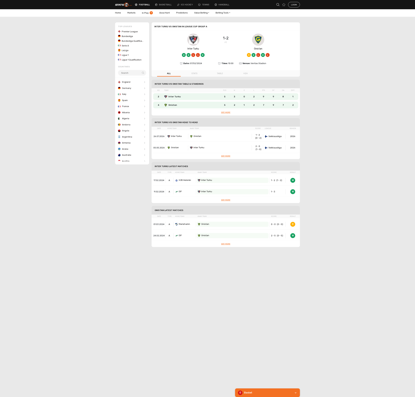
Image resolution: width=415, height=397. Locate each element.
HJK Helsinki (185, 180)
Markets (131, 13)
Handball (224, 4)
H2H (245, 73)
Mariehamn (184, 224)
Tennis (205, 4)
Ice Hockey (187, 4)
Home (118, 13)
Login (294, 5)
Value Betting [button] (201, 13)
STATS (194, 73)
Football (144, 4)
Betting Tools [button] (222, 13)
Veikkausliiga (275, 136)
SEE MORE (225, 112)
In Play (147, 13)
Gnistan (258, 48)
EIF (180, 191)
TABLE (220, 73)
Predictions (182, 13)
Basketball (165, 4)
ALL (169, 73)
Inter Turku (193, 48)
